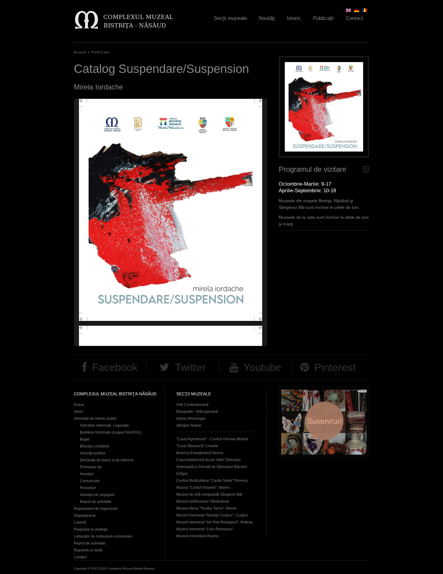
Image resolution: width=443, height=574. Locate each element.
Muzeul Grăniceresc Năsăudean (202, 501)
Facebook (115, 367)
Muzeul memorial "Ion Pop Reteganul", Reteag (214, 522)
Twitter (190, 367)
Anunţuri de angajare (97, 495)
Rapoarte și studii (88, 550)
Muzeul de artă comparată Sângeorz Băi (209, 494)
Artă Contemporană (192, 405)
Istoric (294, 18)
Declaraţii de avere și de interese (107, 460)
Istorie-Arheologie (191, 418)
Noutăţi (267, 18)
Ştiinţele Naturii (188, 425)
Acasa (79, 405)
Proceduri (88, 488)
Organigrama (85, 515)
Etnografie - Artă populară (197, 411)
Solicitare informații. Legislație (104, 425)
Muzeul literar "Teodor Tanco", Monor (206, 508)
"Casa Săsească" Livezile (197, 446)
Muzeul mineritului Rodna (197, 536)
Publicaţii (323, 18)
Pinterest (335, 367)
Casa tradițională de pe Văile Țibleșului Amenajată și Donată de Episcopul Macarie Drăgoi (211, 467)
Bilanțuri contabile (94, 446)
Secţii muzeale (230, 18)
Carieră (80, 522)
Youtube (262, 367)
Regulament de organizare (96, 509)
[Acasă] (124, 19)
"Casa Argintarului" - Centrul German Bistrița (212, 439)
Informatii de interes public (95, 418)
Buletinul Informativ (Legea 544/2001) (111, 432)
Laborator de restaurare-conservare (103, 536)
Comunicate (90, 481)
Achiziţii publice (92, 453)
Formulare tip (91, 467)
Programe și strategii (91, 529)
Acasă (80, 52)
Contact (354, 18)
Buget (85, 439)
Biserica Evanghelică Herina (199, 453)
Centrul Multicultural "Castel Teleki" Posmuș (212, 480)
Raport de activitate (96, 502)
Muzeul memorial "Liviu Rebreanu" (204, 529)
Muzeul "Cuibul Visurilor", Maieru (203, 487)
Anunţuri (87, 474)
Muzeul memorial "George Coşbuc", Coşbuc (212, 515)
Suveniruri (324, 422)
